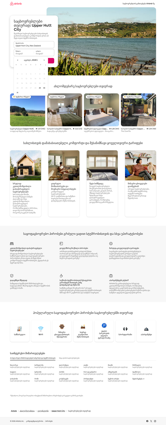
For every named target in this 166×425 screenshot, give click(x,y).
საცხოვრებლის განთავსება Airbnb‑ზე (139, 3)
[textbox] (24, 53)
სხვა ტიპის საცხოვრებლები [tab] (69, 358)
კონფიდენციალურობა (34, 421)
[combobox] (34, 45)
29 (40, 88)
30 (44, 88)
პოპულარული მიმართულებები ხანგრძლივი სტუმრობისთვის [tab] (32, 358)
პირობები (49, 421)
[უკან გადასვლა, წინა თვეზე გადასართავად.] (17, 60)
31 (17, 93)
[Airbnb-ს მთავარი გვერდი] (16, 3)
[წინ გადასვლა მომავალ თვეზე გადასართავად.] (44, 60)
